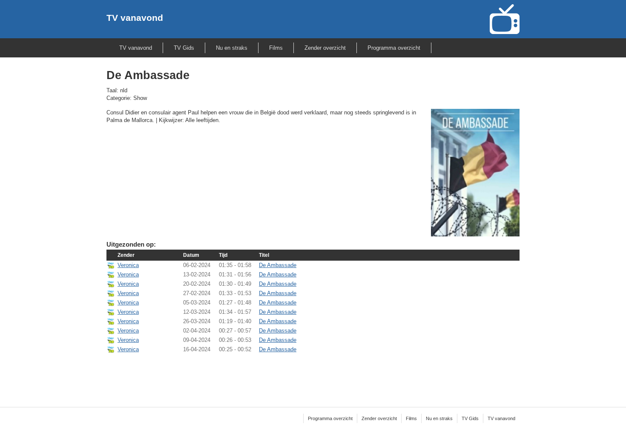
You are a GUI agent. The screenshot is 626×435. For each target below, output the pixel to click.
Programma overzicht (394, 48)
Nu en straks (231, 48)
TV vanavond (134, 18)
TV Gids (184, 48)
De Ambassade (277, 265)
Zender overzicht (325, 48)
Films (276, 48)
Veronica (128, 265)
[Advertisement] (313, 374)
